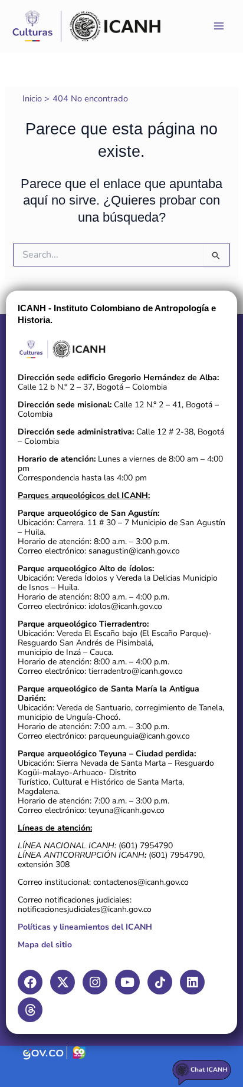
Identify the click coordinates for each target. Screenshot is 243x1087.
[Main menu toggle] (218, 26)
